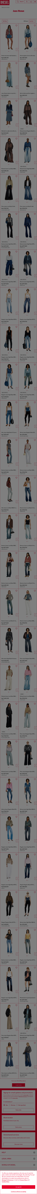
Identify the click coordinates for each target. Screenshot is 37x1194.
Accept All (18, 1187)
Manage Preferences (7, 1180)
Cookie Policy (5, 1181)
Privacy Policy (23, 1180)
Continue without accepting (18, 1191)
